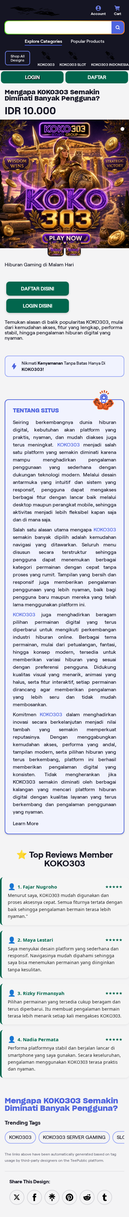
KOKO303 (68, 444)
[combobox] (58, 27)
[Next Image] (124, 184)
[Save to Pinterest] (69, 1197)
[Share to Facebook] (34, 1197)
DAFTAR (97, 77)
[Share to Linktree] (51, 1197)
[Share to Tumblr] (104, 1197)
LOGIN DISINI (37, 305)
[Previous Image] (5, 184)
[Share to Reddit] (87, 1197)
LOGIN (32, 77)
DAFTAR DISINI (37, 288)
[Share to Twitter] (16, 1197)
